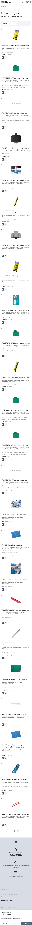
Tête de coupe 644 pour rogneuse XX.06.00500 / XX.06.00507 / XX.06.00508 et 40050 (16, 149)
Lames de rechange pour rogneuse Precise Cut (15, 310)
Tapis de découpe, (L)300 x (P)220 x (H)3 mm (15, 410)
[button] (30, 2)
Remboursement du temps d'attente (9, 894)
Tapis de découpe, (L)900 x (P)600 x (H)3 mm (15, 78)
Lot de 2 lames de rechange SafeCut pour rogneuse (16, 45)
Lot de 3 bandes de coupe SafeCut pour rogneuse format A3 (16, 212)
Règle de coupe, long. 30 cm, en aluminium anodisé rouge (16, 610)
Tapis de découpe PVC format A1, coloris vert (15, 679)
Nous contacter (4, 902)
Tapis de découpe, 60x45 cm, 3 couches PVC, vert (16, 343)
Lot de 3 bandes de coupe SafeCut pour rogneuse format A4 (16, 377)
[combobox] (12, 23)
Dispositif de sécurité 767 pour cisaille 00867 (15, 579)
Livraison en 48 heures (6, 892)
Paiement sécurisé (5, 889)
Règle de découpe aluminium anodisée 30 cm (15, 644)
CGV (2, 905)
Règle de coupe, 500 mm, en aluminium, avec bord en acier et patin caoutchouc (16, 114)
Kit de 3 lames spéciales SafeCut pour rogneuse (16, 277)
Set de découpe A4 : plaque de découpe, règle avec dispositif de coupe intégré (16, 779)
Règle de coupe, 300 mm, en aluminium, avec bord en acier (16, 480)
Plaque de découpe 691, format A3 (12, 746)
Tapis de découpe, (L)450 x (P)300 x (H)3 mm (15, 445)
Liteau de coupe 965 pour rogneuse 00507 (14, 714)
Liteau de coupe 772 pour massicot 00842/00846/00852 (16, 814)
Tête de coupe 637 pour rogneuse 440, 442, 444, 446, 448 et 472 (16, 180)
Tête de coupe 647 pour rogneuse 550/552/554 (15, 245)
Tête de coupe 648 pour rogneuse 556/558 (14, 514)
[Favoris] (27, 2)
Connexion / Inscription (6, 896)
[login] (23, 2)
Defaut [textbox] (10, 23)
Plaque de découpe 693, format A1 (12, 545)
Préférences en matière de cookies (8, 907)
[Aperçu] (5, 57)
